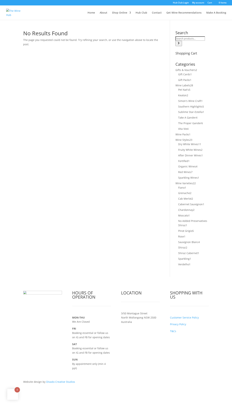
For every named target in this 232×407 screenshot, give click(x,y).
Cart (210, 3)
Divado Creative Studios (60, 381)
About (103, 12)
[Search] (178, 43)
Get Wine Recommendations (184, 12)
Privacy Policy (178, 324)
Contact (157, 12)
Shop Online (119, 12)
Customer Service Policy (184, 317)
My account (198, 3)
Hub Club (141, 12)
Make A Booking (216, 12)
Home (91, 12)
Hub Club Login (181, 3)
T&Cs (173, 331)
